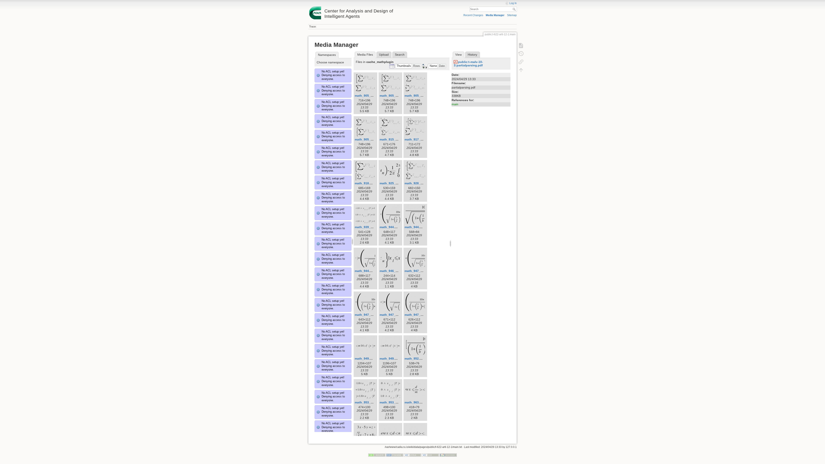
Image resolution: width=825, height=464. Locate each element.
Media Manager (495, 15)
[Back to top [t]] (521, 70)
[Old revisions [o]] (521, 54)
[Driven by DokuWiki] (448, 454)
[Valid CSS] (430, 454)
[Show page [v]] (521, 45)
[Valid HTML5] (412, 454)
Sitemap (512, 15)
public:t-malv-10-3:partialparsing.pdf (468, 63)
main (455, 104)
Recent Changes (473, 15)
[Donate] (376, 454)
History (472, 54)
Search (515, 9)
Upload (384, 54)
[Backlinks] (521, 62)
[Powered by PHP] (394, 454)
